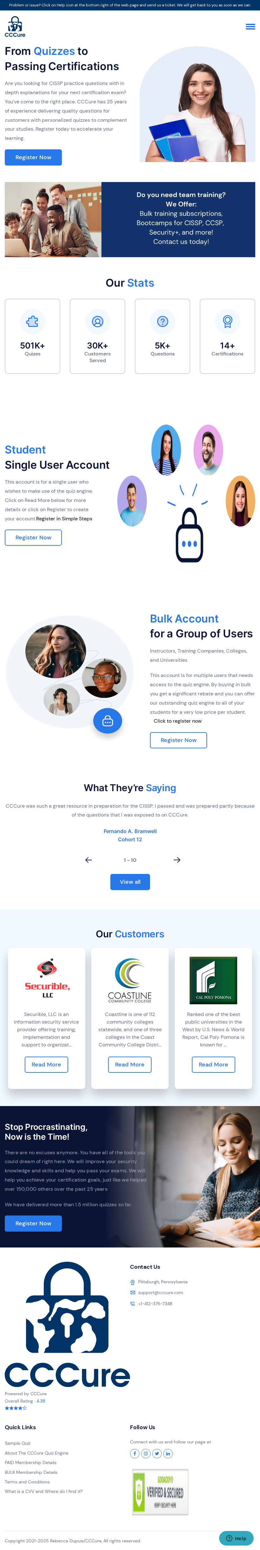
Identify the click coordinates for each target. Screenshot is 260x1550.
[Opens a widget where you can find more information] (236, 1539)
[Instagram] (146, 1453)
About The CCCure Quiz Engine (36, 1453)
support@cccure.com (160, 1292)
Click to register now (178, 721)
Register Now (33, 157)
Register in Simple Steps (64, 518)
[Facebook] (135, 1453)
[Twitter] (157, 1453)
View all (130, 882)
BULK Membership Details (31, 1472)
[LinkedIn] (168, 1453)
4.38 (40, 1401)
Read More (46, 1064)
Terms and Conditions (27, 1482)
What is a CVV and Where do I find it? (43, 1491)
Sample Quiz (17, 1443)
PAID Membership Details (30, 1462)
